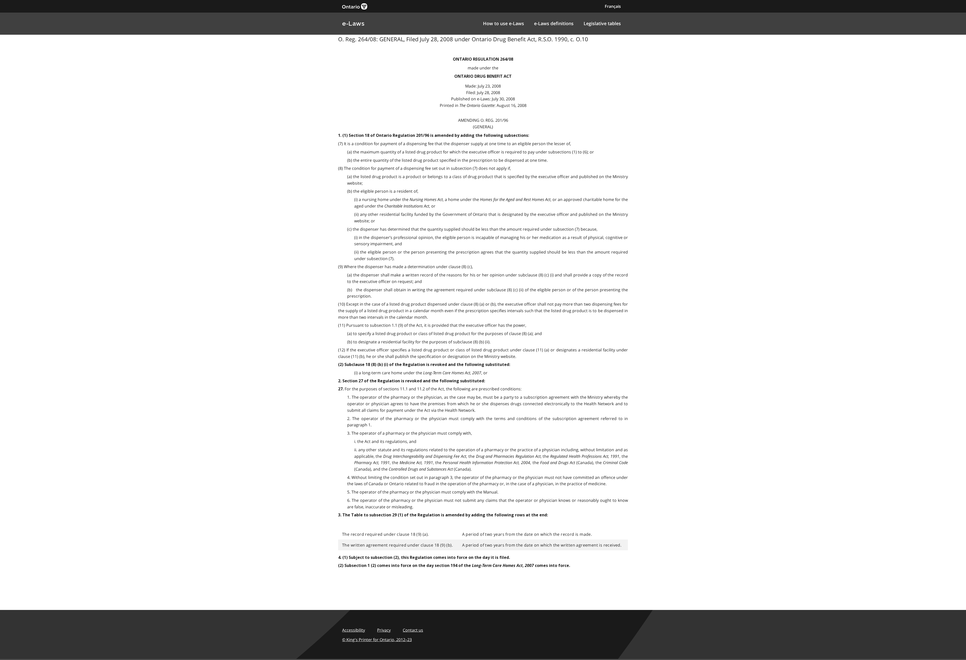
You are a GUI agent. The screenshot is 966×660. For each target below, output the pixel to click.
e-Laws (353, 23)
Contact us (413, 630)
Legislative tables (602, 23)
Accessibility (353, 630)
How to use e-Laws (503, 23)
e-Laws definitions (554, 23)
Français (613, 6)
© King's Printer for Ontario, (377, 639)
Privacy (384, 630)
